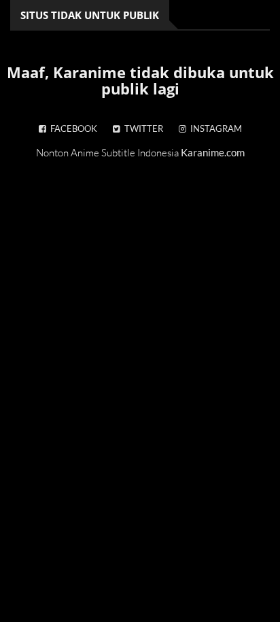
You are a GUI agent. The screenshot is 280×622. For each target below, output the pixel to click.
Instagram (214, 129)
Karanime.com (213, 152)
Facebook (71, 129)
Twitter (141, 129)
